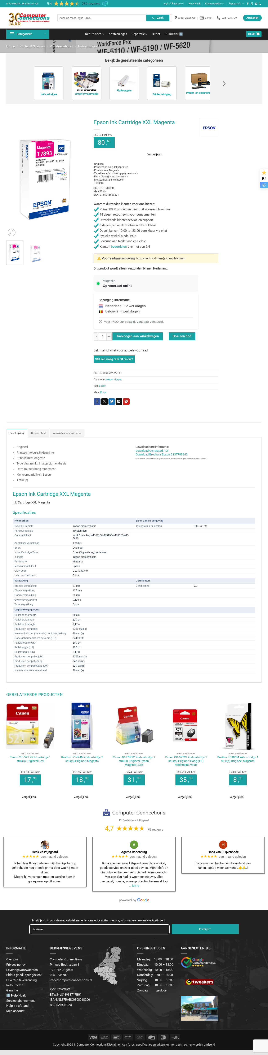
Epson (102, 385)
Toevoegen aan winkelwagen (137, 336)
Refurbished (93, 34)
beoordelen (119, 246)
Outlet (156, 34)
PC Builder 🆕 (174, 34)
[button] (27, 34)
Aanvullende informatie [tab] (67, 433)
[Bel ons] (260, 4)
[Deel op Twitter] (111, 401)
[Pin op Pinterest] (126, 401)
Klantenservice (213, 3)
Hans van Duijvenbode (223, 852)
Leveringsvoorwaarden (22, 970)
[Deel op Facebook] (97, 401)
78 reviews (155, 829)
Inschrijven (205, 929)
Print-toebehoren (61, 46)
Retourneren (14, 985)
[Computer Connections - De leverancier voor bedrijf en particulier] (28, 17)
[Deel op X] (104, 401)
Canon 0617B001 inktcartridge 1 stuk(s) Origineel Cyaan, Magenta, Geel (134, 761)
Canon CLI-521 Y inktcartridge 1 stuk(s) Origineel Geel (30, 759)
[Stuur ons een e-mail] (256, 4)
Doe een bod (182, 336)
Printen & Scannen (32, 46)
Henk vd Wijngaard (45, 852)
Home (10, 46)
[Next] (80, 177)
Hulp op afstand (17, 1006)
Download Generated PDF (152, 450)
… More (134, 886)
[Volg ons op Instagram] (252, 4)
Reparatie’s (235, 3)
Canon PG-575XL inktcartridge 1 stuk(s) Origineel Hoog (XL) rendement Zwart (186, 761)
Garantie (12, 990)
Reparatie (138, 34)
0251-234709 (31, 3)
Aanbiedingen (118, 34)
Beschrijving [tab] (17, 433)
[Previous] (13, 177)
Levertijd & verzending (21, 980)
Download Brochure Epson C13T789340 (161, 454)
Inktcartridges (87, 46)
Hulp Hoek (194, 3)
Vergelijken (154, 154)
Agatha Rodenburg (134, 852)
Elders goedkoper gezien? (24, 975)
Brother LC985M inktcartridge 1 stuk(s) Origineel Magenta (237, 759)
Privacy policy (16, 965)
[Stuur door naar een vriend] (119, 401)
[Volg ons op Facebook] (248, 4)
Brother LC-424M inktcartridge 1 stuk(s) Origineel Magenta (82, 759)
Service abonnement (20, 1001)
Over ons (12, 959)
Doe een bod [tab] (38, 433)
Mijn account (15, 1011)
